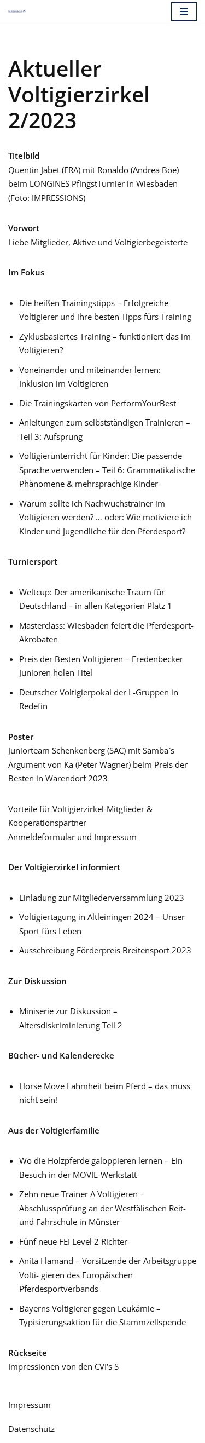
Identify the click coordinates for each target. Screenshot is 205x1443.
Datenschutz (31, 1428)
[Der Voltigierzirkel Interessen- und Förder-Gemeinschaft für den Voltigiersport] (17, 11)
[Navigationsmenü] (184, 11)
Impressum (29, 1404)
